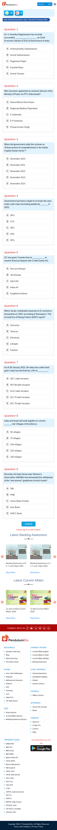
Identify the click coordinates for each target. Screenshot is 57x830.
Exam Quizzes (11, 712)
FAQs (34, 732)
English (35, 680)
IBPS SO (9, 747)
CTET (8, 788)
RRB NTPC (10, 744)
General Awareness (39, 673)
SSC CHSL (10, 778)
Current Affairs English (40, 652)
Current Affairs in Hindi (40, 655)
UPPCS (9, 798)
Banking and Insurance (14, 680)
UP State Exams (12, 701)
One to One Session (39, 707)
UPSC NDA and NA (13, 775)
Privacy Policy (37, 827)
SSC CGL (9, 782)
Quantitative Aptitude (39, 677)
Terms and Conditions (22, 827)
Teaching (9, 691)
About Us (35, 722)
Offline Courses (38, 695)
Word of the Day (11, 658)
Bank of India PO (12, 758)
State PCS (9, 697)
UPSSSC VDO (11, 805)
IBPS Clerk (10, 751)
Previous (3, 556)
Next (54, 556)
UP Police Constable (13, 809)
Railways (9, 677)
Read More (10, 572)
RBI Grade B (10, 768)
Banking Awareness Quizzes (16, 719)
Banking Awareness (39, 662)
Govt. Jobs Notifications (14, 673)
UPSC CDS (10, 771)
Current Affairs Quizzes (14, 716)
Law (7, 694)
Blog (7, 655)
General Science (38, 684)
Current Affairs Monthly (40, 658)
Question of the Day (13, 652)
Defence (9, 684)
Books (34, 710)
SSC (7, 687)
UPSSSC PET (11, 812)
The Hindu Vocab (12, 662)
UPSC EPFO (10, 761)
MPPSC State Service (14, 802)
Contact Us (36, 725)
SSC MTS (9, 785)
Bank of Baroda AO (13, 764)
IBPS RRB (9, 754)
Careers (35, 729)
